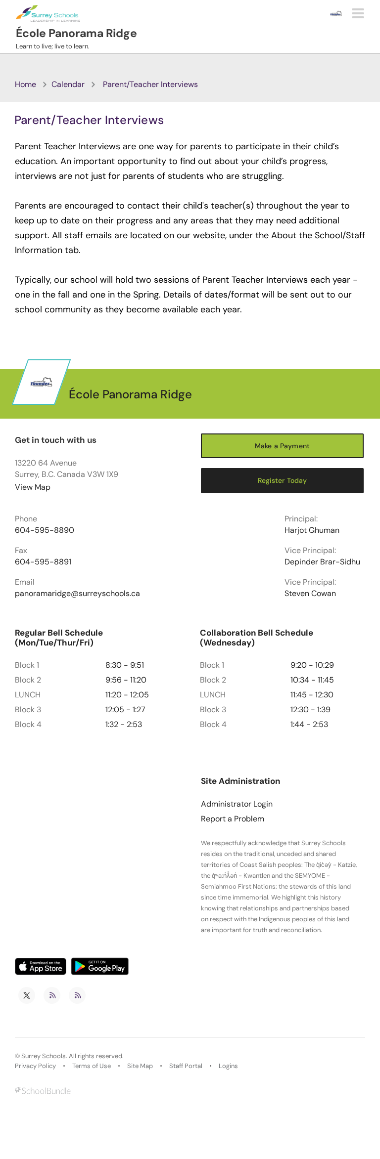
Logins (228, 1066)
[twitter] (26, 995)
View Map (32, 487)
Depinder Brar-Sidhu (322, 562)
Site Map (140, 1066)
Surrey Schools (43, 1056)
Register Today (282, 480)
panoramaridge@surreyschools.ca (77, 594)
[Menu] (358, 13)
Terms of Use (91, 1066)
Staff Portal (185, 1066)
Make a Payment (282, 445)
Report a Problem (232, 819)
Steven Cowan (310, 594)
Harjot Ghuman (312, 530)
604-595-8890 (44, 530)
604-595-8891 (43, 562)
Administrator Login (237, 804)
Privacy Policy (35, 1066)
